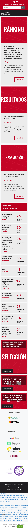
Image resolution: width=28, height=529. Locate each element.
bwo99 (2, 505)
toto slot (18, 507)
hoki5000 (24, 522)
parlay (18, 509)
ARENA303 (6, 501)
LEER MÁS (14, 526)
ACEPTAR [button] (20, 526)
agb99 (2, 511)
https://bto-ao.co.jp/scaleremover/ (13, 497)
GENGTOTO (14, 505)
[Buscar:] (12, 7)
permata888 (17, 522)
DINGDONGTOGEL (5, 499)
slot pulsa (8, 514)
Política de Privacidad (10, 484)
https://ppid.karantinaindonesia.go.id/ (11, 495)
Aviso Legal (20, 484)
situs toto (16, 513)
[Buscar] (23, 7)
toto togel (3, 493)
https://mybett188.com (7, 522)
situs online (12, 507)
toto (25, 497)
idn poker (6, 507)
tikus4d (7, 518)
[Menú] (26, 13)
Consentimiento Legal (14, 487)
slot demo (20, 499)
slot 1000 (21, 505)
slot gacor (8, 505)
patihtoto (14, 499)
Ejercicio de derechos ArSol (14, 489)
